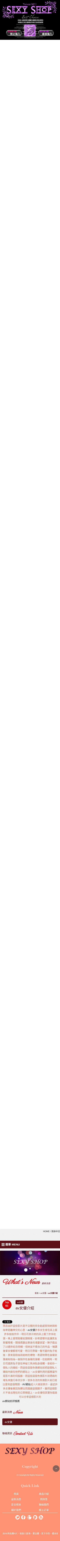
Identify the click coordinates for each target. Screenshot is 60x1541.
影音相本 (16, 1504)
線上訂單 (44, 1510)
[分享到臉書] (23, 1517)
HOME (46, 1231)
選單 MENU (12, 1244)
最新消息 (16, 1499)
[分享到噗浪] (35, 1517)
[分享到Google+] (29, 1517)
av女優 (43, 1293)
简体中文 (55, 1231)
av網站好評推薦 (11, 1401)
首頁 (36, 1293)
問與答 (44, 1499)
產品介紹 (44, 1494)
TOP (56, 1468)
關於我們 (16, 1510)
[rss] (41, 1517)
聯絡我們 (44, 1504)
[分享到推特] (17, 1517)
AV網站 (26, 1384)
